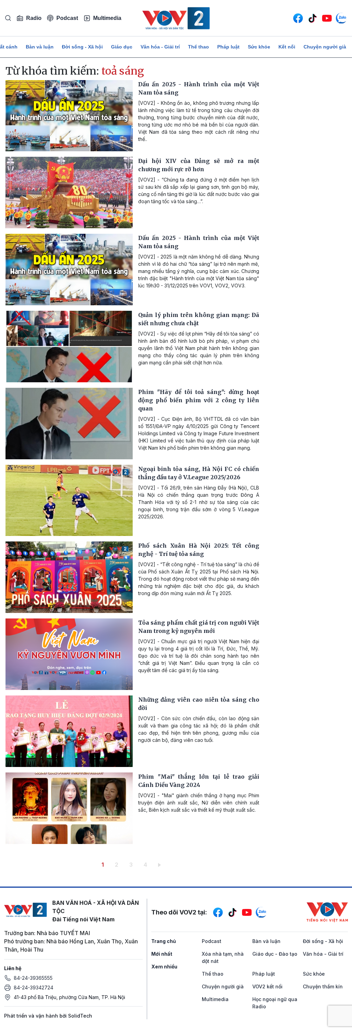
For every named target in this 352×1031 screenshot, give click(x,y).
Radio (34, 18)
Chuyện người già (325, 47)
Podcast (67, 18)
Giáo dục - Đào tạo (274, 954)
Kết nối (286, 47)
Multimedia (107, 18)
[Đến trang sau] (160, 865)
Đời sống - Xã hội (82, 47)
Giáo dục (121, 47)
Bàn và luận (40, 47)
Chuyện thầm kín (323, 986)
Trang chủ (163, 941)
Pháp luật (228, 47)
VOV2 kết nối (267, 986)
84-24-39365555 (33, 978)
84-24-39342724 (33, 987)
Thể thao (198, 47)
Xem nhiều (164, 966)
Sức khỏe (259, 47)
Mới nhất (161, 954)
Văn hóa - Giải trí (160, 47)
